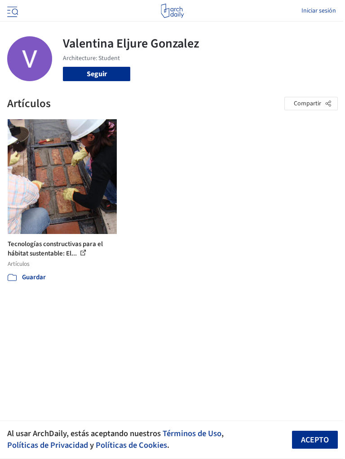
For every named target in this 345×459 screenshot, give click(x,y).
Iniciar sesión (318, 11)
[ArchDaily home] (172, 11)
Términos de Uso (192, 433)
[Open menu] (11, 10)
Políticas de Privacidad (47, 445)
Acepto (315, 440)
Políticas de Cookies (131, 445)
